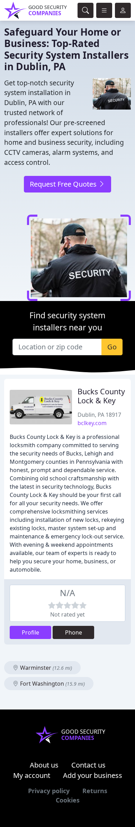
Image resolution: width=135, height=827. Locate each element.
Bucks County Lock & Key (101, 395)
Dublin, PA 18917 (99, 415)
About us (44, 765)
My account (31, 775)
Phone (73, 632)
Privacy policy (49, 791)
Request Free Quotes (64, 184)
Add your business (92, 775)
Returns (94, 791)
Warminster (45, 667)
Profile (30, 632)
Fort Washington (52, 683)
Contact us (88, 765)
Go (112, 346)
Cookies (68, 800)
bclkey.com (92, 423)
